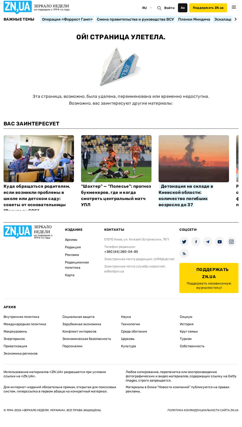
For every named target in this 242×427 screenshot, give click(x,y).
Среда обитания (134, 331)
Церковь (127, 339)
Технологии (130, 324)
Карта (69, 275)
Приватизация (15, 346)
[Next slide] (234, 19)
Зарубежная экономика (81, 324)
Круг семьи (189, 331)
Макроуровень (15, 331)
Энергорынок (14, 339)
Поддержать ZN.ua (208, 7)
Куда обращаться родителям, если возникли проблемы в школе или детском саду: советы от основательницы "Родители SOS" (37, 199)
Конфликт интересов (79, 331)
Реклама (72, 255)
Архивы (71, 240)
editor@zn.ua (114, 271)
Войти (169, 8)
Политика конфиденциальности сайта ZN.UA (203, 410)
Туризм (186, 339)
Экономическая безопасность (86, 339)
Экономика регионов (21, 353)
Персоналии (72, 346)
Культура (128, 346)
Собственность (192, 346)
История (187, 324)
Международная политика (25, 324)
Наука (126, 317)
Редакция (73, 247)
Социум (186, 317)
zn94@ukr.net (164, 259)
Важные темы (19, 19)
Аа (183, 7)
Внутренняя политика (21, 317)
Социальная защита (78, 317)
